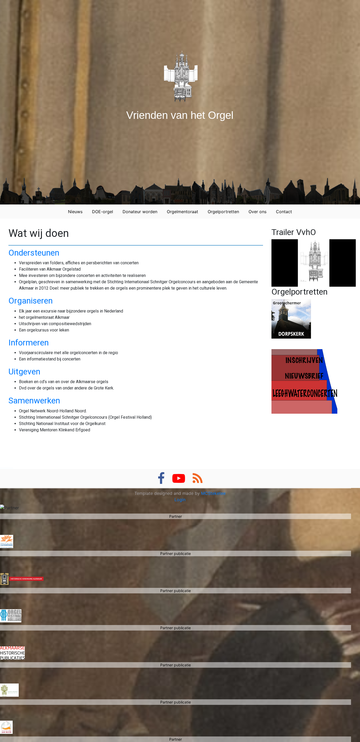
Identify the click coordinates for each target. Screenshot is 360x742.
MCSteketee (213, 493)
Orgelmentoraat (182, 211)
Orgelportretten (223, 211)
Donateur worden (140, 211)
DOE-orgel (102, 211)
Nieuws (75, 211)
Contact (284, 211)
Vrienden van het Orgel (179, 115)
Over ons (257, 211)
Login (180, 499)
